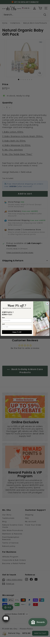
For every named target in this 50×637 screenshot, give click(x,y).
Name (3, 317)
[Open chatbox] (6, 618)
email (3, 324)
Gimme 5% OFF (16, 332)
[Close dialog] (47, 303)
